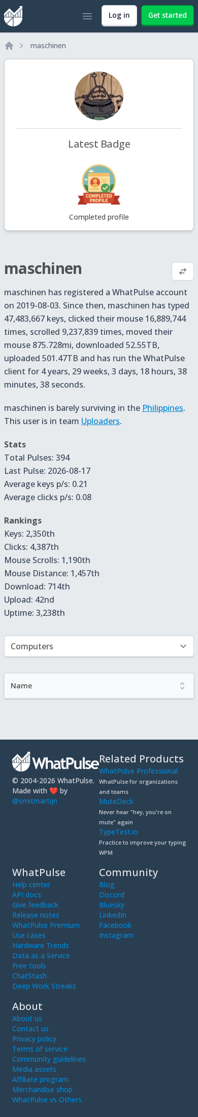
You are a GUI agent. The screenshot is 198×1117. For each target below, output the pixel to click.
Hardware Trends (40, 945)
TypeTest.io (118, 831)
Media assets (34, 1069)
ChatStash (29, 976)
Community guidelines (49, 1059)
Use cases (29, 935)
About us (27, 1018)
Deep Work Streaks (44, 986)
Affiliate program (40, 1079)
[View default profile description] (183, 272)
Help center (31, 884)
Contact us (30, 1028)
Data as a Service (41, 955)
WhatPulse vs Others (47, 1099)
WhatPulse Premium (46, 925)
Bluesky (111, 905)
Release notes (35, 915)
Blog (107, 884)
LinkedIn (112, 915)
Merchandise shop (42, 1089)
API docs (26, 894)
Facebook (115, 925)
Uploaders (100, 421)
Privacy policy (34, 1038)
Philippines (162, 407)
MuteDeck (116, 801)
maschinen (48, 45)
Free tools (29, 965)
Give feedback (35, 905)
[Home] (9, 46)
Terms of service (40, 1049)
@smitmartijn (34, 801)
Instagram (116, 935)
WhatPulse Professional (138, 771)
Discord (111, 894)
